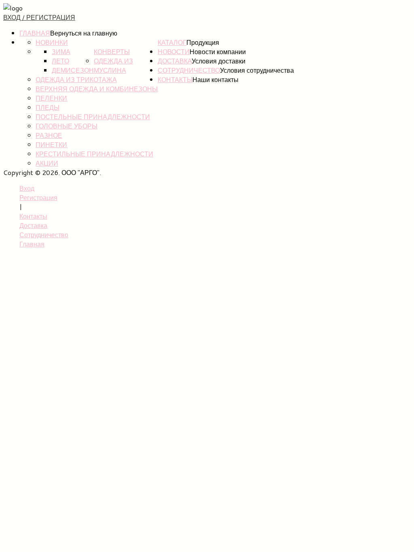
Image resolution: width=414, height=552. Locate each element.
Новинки (52, 42)
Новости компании (218, 51)
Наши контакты (215, 79)
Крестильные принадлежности (94, 153)
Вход (26, 188)
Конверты (112, 51)
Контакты (175, 79)
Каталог (172, 42)
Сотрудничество (189, 70)
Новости (174, 51)
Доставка (175, 60)
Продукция (202, 42)
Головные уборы (66, 126)
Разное (49, 135)
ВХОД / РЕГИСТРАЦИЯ (39, 17)
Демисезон (73, 70)
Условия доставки (218, 60)
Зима (61, 51)
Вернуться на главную (83, 33)
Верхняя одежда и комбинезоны (97, 88)
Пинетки (51, 144)
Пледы (47, 107)
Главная (34, 33)
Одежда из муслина (113, 65)
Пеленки (51, 98)
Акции (47, 163)
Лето (60, 60)
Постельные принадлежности (93, 116)
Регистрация (38, 197)
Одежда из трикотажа (76, 79)
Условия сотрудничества (257, 70)
